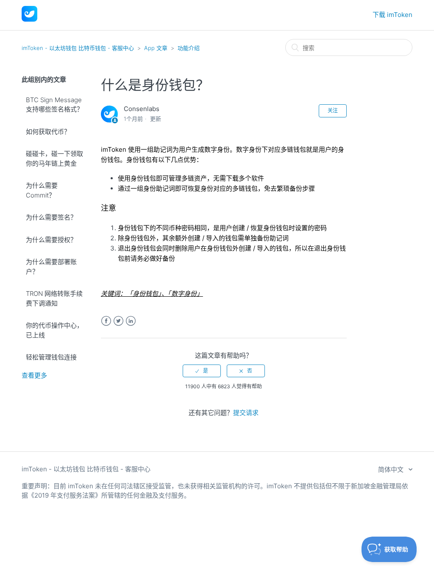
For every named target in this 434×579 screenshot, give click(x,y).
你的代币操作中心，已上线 (54, 330)
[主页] (29, 19)
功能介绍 (189, 48)
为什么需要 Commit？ (42, 190)
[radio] (202, 371)
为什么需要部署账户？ (51, 267)
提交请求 (246, 413)
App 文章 (155, 48)
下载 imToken (392, 15)
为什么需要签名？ (51, 217)
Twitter (118, 321)
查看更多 (34, 375)
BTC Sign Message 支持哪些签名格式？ (54, 105)
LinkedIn (130, 321)
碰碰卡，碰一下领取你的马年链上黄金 (54, 158)
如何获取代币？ (48, 132)
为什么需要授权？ (51, 240)
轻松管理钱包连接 (51, 357)
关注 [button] (333, 110)
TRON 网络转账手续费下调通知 (54, 298)
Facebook (106, 321)
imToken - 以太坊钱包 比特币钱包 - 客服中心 (78, 48)
